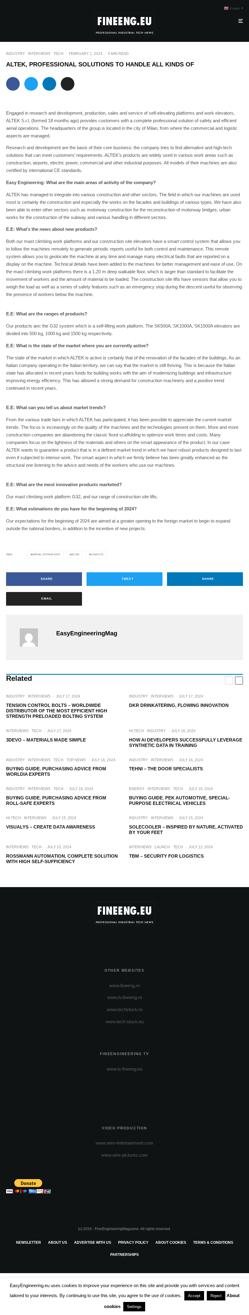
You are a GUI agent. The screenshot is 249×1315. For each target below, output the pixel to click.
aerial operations (46, 554)
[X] (115, 939)
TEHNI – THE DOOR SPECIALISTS (166, 768)
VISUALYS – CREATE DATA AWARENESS (50, 826)
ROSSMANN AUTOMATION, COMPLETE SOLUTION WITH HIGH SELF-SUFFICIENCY (62, 858)
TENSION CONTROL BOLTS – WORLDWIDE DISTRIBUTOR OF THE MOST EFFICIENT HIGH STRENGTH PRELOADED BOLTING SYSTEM (56, 711)
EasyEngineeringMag (86, 633)
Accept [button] (194, 1295)
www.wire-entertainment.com (124, 1142)
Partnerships (124, 1255)
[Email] (67, 84)
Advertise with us (92, 1242)
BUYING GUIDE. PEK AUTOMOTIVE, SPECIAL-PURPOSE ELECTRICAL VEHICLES (179, 800)
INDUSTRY (15, 54)
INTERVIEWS (39, 54)
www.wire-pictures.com (124, 1155)
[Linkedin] (142, 939)
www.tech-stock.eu (125, 1021)
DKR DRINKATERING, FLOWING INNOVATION (179, 705)
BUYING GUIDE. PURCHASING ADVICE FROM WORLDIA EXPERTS (56, 771)
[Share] (13, 84)
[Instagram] (124, 939)
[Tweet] (31, 84)
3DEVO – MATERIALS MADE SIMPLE (46, 739)
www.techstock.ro (124, 1009)
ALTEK (75, 554)
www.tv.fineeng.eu (124, 1068)
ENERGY (137, 789)
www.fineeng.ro (124, 985)
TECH (58, 54)
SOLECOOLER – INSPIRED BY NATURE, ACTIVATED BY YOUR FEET (186, 829)
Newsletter (28, 1242)
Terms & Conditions (213, 1242)
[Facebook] (107, 939)
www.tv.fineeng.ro (124, 997)
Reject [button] (216, 1295)
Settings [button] (134, 1306)
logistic (97, 554)
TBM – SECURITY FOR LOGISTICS (166, 856)
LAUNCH (162, 847)
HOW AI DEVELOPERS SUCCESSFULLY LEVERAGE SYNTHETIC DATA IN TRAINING (185, 742)
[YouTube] (133, 939)
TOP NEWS (76, 760)
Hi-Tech (136, 731)
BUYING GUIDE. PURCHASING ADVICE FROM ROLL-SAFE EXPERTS (56, 800)
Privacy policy (133, 1242)
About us (57, 1242)
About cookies (170, 1242)
